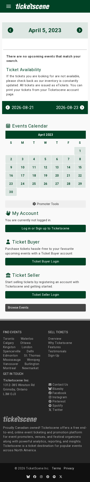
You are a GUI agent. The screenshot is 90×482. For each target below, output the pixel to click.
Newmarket (30, 368)
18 (34, 175)
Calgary (8, 343)
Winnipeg (33, 359)
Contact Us (60, 384)
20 (57, 175)
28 (68, 183)
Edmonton (10, 355)
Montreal (9, 368)
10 (22, 167)
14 (68, 167)
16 (11, 175)
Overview (54, 338)
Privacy (69, 468)
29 (80, 183)
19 (45, 175)
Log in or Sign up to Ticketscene (45, 228)
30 (11, 192)
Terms (56, 468)
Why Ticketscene (60, 343)
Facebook (59, 393)
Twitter (57, 409)
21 (68, 175)
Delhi (30, 351)
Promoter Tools (47, 204)
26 (45, 183)
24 (22, 183)
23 (11, 183)
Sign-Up (53, 355)
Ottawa (25, 343)
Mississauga (12, 359)
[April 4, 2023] (10, 30)
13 (57, 167)
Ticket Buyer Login (45, 261)
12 (45, 167)
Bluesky (58, 388)
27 (57, 183)
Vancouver (10, 364)
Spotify (57, 405)
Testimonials (57, 351)
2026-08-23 (68, 107)
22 (80, 175)
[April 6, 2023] (79, 30)
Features (54, 347)
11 (34, 167)
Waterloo (27, 338)
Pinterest (59, 401)
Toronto (8, 338)
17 (22, 175)
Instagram (59, 397)
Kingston (9, 347)
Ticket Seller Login (45, 295)
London (27, 347)
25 (34, 183)
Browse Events (18, 307)
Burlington (32, 364)
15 (80, 167)
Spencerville (12, 351)
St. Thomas (32, 355)
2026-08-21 (22, 107)
